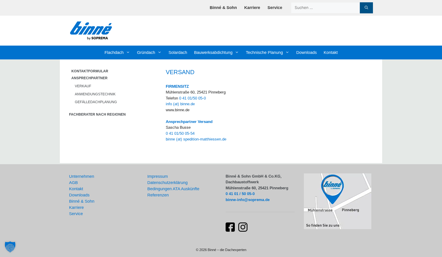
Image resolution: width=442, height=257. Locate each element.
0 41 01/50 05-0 (192, 98)
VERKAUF (83, 86)
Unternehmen (81, 176)
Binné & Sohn (223, 7)
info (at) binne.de (180, 104)
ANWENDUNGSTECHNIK (95, 94)
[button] (10, 247)
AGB (73, 182)
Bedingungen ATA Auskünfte (173, 189)
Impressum (157, 176)
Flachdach (114, 52)
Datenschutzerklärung (167, 182)
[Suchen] (366, 7)
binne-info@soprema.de (248, 200)
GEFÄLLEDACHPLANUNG (96, 102)
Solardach (178, 52)
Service (275, 7)
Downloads (306, 52)
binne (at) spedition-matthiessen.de (196, 139)
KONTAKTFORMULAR (89, 71)
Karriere (252, 7)
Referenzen (158, 195)
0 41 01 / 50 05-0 (240, 194)
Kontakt (331, 52)
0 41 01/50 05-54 (180, 133)
